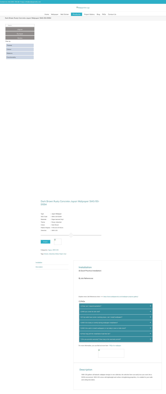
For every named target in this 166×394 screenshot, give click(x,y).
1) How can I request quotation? (90, 306)
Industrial (52, 254)
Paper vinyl (62, 254)
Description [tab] (39, 267)
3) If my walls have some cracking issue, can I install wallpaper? (101, 317)
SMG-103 (55, 250)
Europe (20, 34)
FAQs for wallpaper (115, 345)
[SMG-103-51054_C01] (66, 109)
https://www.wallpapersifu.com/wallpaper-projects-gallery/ (120, 296)
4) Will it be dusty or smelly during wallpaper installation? (99, 322)
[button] (118, 14)
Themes (9, 45)
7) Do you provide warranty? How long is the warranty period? (100, 339)
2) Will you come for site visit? (90, 311)
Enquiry (45, 241)
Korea (20, 38)
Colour (9, 49)
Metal (57, 254)
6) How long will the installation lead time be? (95, 334)
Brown (46, 254)
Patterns (9, 53)
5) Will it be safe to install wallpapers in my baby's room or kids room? (103, 328)
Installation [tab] (39, 262)
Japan (50, 250)
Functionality (11, 57)
